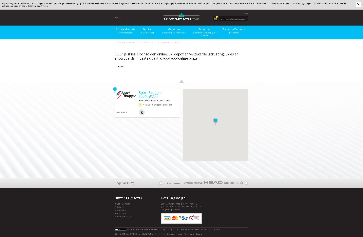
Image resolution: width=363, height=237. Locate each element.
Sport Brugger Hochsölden (150, 95)
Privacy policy (189, 234)
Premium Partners (125, 216)
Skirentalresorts (124, 203)
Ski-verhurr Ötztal (148, 42)
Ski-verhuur (131, 42)
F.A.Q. (245, 13)
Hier (314, 3)
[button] (215, 121)
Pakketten (121, 213)
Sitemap (170, 234)
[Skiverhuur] (142, 114)
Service (120, 207)
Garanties (121, 210)
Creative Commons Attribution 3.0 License (203, 229)
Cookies (178, 234)
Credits (199, 234)
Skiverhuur (165, 42)
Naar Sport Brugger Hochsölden (157, 104)
